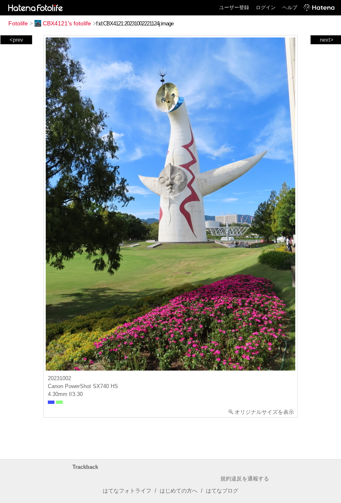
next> (327, 40)
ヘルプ (289, 7)
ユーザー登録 (234, 7)
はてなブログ (222, 491)
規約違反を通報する (244, 479)
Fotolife (18, 23)
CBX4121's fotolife (67, 23)
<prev (16, 40)
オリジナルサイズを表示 (264, 412)
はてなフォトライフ (127, 491)
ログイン (266, 7)
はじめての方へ (179, 491)
